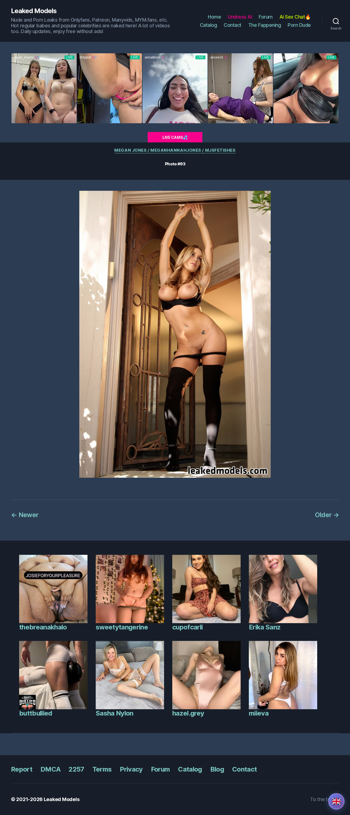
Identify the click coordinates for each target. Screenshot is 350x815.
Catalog (208, 25)
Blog (217, 769)
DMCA (50, 769)
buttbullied (35, 713)
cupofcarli (187, 627)
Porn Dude (299, 25)
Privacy (131, 769)
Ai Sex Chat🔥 (295, 17)
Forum (266, 17)
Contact (232, 25)
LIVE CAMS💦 (175, 137)
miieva (259, 713)
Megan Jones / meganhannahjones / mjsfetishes (174, 150)
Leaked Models (34, 11)
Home (214, 17)
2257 (76, 769)
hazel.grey (188, 713)
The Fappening (264, 25)
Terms (102, 769)
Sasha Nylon (114, 713)
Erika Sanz (265, 627)
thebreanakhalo (43, 627)
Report (21, 769)
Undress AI (240, 17)
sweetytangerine (122, 627)
